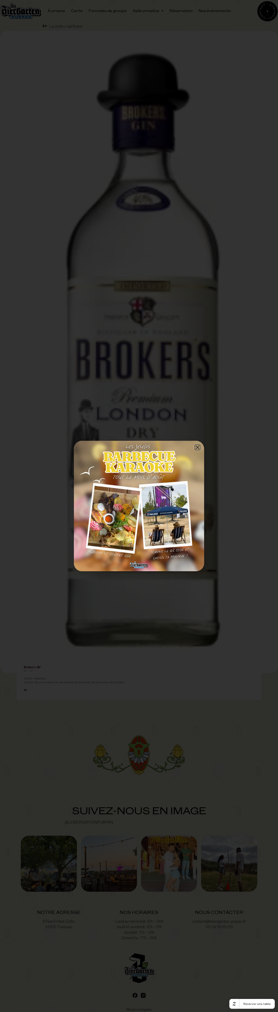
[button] (197, 447)
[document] (139, 506)
